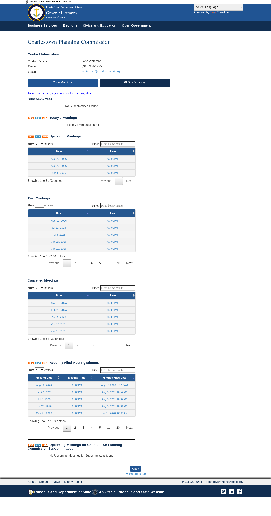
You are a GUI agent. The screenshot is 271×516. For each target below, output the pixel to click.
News (56, 481)
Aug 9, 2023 (59, 316)
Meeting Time (76, 377)
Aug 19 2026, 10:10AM (114, 385)
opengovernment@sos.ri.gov (224, 481)
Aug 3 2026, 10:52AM (114, 392)
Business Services (42, 25)
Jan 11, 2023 (58, 331)
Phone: (32, 66)
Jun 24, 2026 (59, 241)
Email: (32, 71)
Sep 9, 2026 (59, 172)
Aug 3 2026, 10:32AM (114, 399)
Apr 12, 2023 (58, 323)
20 (118, 263)
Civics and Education (99, 25)
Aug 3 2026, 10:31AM (114, 406)
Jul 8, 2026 (58, 234)
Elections (69, 25)
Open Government (136, 25)
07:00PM (77, 385)
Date (59, 151)
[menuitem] (42, 25)
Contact (44, 481)
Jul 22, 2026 (59, 227)
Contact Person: (38, 61)
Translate (223, 12)
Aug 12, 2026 (59, 220)
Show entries (40, 143)
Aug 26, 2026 (59, 158)
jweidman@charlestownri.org (101, 71)
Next (129, 180)
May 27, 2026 (44, 413)
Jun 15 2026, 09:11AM (114, 413)
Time (113, 151)
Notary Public (73, 481)
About (31, 481)
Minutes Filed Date (114, 377)
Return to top (137, 473)
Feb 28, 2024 (59, 309)
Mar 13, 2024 (59, 302)
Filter (95, 144)
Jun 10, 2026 (59, 248)
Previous (105, 180)
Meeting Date (44, 377)
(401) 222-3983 (192, 481)
